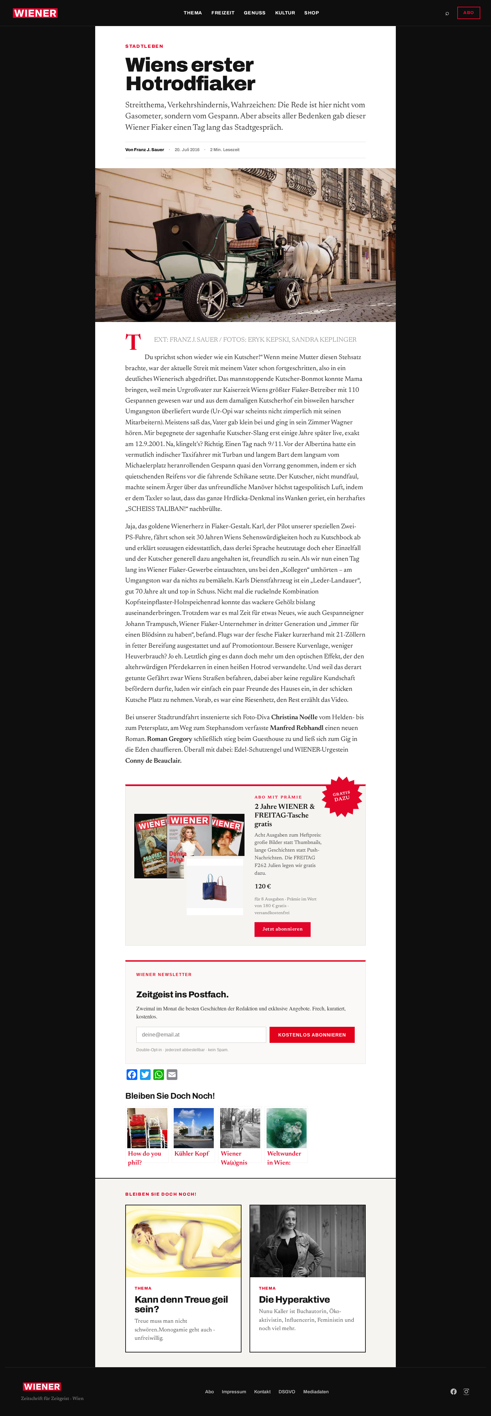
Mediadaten (316, 1391)
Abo (209, 1391)
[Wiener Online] (35, 13)
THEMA (193, 12)
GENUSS (255, 12)
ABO (468, 12)
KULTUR (285, 12)
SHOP (311, 12)
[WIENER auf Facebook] (453, 1391)
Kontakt (262, 1391)
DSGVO (287, 1391)
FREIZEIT (222, 12)
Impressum (234, 1391)
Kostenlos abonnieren (312, 1035)
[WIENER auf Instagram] (466, 1391)
